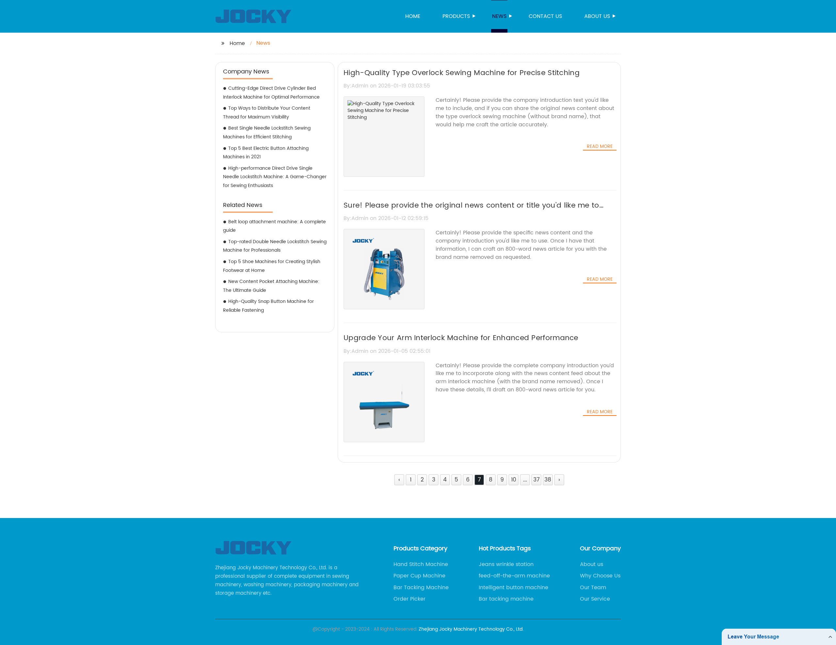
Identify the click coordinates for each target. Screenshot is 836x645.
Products (456, 16)
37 (536, 479)
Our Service (595, 599)
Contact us (545, 16)
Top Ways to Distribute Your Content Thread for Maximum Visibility (266, 112)
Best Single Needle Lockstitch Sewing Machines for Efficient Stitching (267, 132)
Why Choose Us (600, 576)
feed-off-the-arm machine (514, 576)
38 (547, 479)
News (499, 16)
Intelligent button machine (513, 587)
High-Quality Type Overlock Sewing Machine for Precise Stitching (462, 73)
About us (597, 16)
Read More (600, 146)
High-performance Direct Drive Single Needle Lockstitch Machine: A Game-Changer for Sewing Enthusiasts (275, 177)
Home (412, 16)
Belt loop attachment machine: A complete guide (274, 226)
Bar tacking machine (506, 599)
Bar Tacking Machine (421, 587)
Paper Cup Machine (419, 576)
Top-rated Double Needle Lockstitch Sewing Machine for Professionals (275, 246)
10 (513, 479)
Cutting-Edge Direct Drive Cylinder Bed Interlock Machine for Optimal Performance (271, 93)
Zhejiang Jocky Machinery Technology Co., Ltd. (471, 629)
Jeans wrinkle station (506, 564)
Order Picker (410, 599)
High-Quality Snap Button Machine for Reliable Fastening (268, 306)
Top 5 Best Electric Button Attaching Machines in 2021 (266, 153)
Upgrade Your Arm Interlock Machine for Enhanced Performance (461, 338)
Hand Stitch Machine (421, 564)
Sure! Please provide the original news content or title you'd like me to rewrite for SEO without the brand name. (471, 211)
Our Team (593, 587)
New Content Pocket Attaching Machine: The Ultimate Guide (271, 286)
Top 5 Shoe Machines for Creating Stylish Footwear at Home (271, 266)
